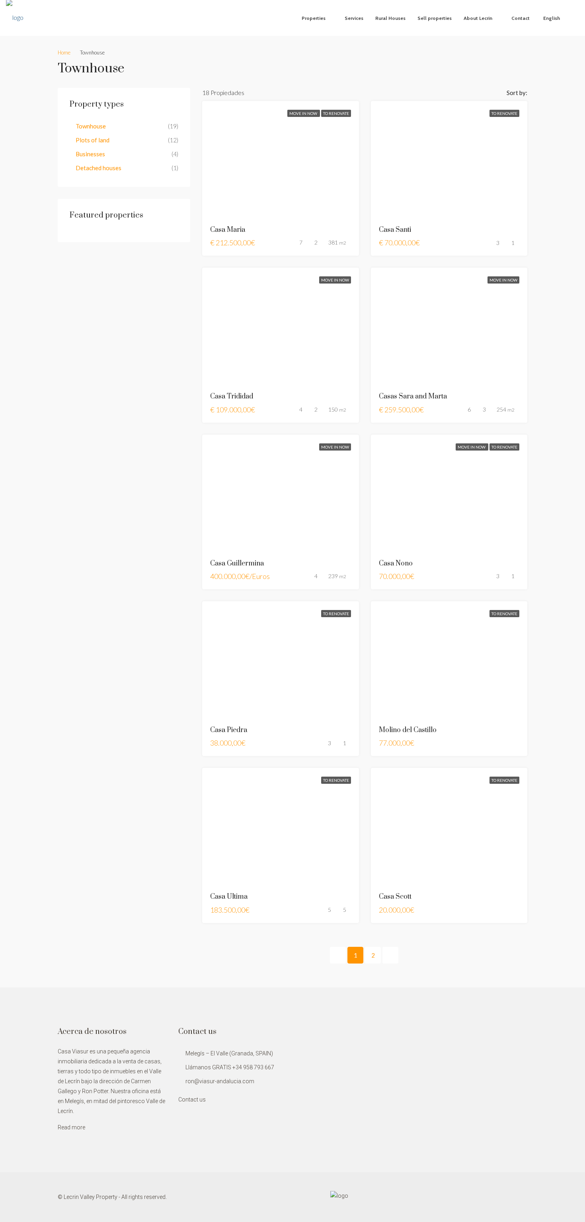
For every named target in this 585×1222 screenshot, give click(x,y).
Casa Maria (227, 229)
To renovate (336, 113)
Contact (520, 18)
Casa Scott (395, 896)
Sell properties (434, 18)
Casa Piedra (228, 730)
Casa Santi (395, 229)
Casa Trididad (231, 396)
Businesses (90, 153)
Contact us (192, 1099)
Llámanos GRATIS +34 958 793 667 (229, 1067)
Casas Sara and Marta (413, 396)
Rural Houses (390, 18)
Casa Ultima (229, 896)
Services (354, 18)
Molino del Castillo (408, 730)
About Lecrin (478, 18)
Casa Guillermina (237, 563)
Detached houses (98, 167)
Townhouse (91, 126)
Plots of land (92, 140)
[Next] (390, 955)
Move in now (303, 113)
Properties (314, 18)
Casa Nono (396, 563)
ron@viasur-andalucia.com (219, 1081)
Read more (71, 1127)
